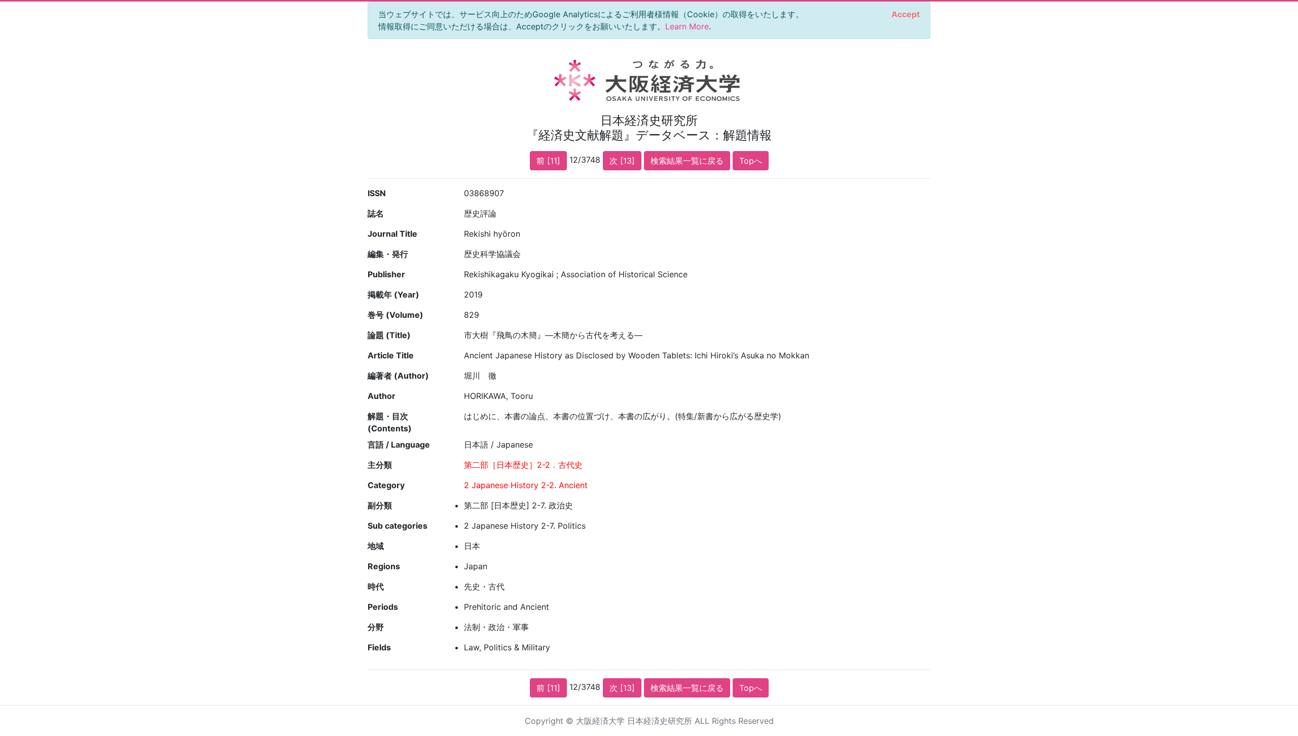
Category (386, 485)
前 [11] (548, 161)
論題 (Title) (389, 335)
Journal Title (392, 234)
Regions (384, 566)
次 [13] (622, 161)
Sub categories (397, 526)
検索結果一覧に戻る (687, 161)
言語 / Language (399, 444)
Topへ (750, 161)
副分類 (380, 505)
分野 (376, 627)
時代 (376, 586)
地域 (376, 546)
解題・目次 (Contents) (390, 422)
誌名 (376, 213)
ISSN (377, 193)
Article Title (391, 355)
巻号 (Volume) (395, 315)
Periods (383, 607)
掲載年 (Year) (393, 294)
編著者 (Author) (398, 376)
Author (381, 396)
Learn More (687, 26)
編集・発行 (388, 254)
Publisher (386, 274)
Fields (379, 647)
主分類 (380, 465)
